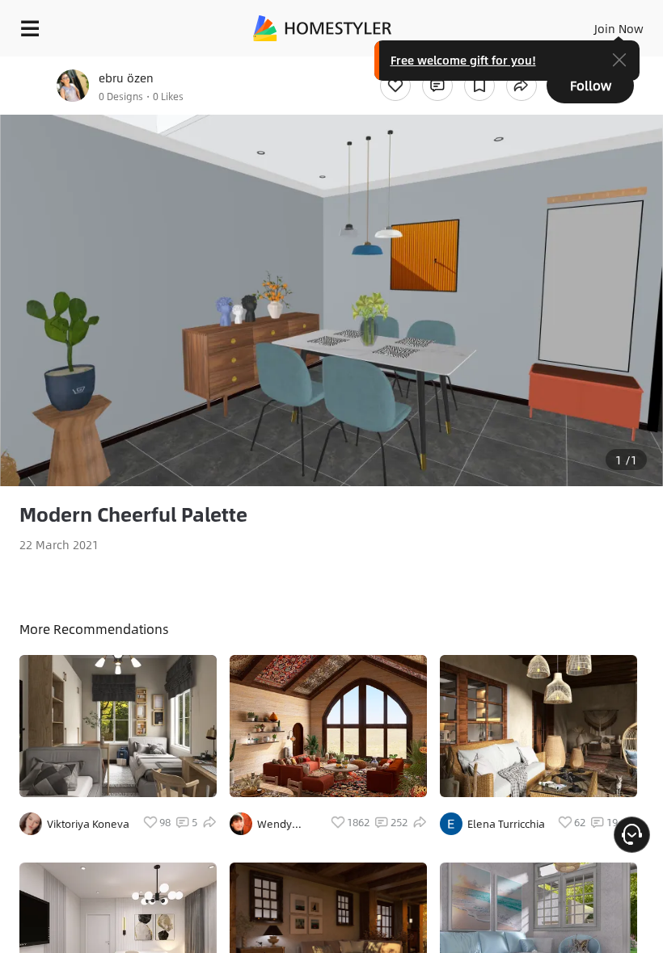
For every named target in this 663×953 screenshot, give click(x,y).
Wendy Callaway (280, 824)
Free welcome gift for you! (463, 60)
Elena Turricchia (506, 824)
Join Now (619, 28)
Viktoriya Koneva (88, 824)
